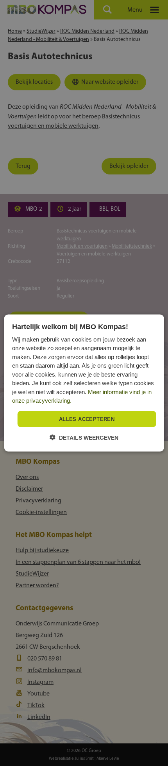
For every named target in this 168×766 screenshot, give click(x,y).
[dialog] (84, 383)
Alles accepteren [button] (86, 419)
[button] (84, 437)
